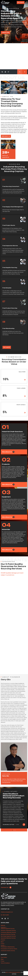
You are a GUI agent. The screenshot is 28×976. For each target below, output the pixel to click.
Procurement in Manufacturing (7, 946)
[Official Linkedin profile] (2, 71)
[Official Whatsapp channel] (8, 71)
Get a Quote (20, 2)
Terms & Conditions (5, 963)
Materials (3, 925)
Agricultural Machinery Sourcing (8, 934)
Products (3, 940)
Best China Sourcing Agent (13, 972)
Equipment (3, 927)
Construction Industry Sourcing (8, 950)
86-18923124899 (5, 915)
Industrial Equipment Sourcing (7, 928)
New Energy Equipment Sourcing (8, 936)
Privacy (2, 961)
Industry (3, 945)
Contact (2, 943)
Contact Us (5, 887)
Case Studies (4, 957)
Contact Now (5, 32)
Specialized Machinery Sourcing (8, 938)
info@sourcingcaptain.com (7, 912)
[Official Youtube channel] (5, 71)
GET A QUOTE (6, 347)
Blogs (2, 959)
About (2, 941)
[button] (19, 71)
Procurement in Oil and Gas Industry (9, 948)
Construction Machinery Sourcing (8, 932)
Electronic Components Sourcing (8, 930)
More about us (6, 136)
